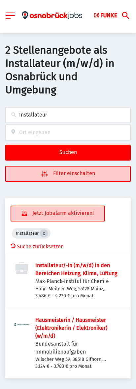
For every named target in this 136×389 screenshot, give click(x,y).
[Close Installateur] (44, 233)
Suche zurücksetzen (40, 246)
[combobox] (68, 115)
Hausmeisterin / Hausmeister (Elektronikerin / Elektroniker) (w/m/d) (71, 328)
